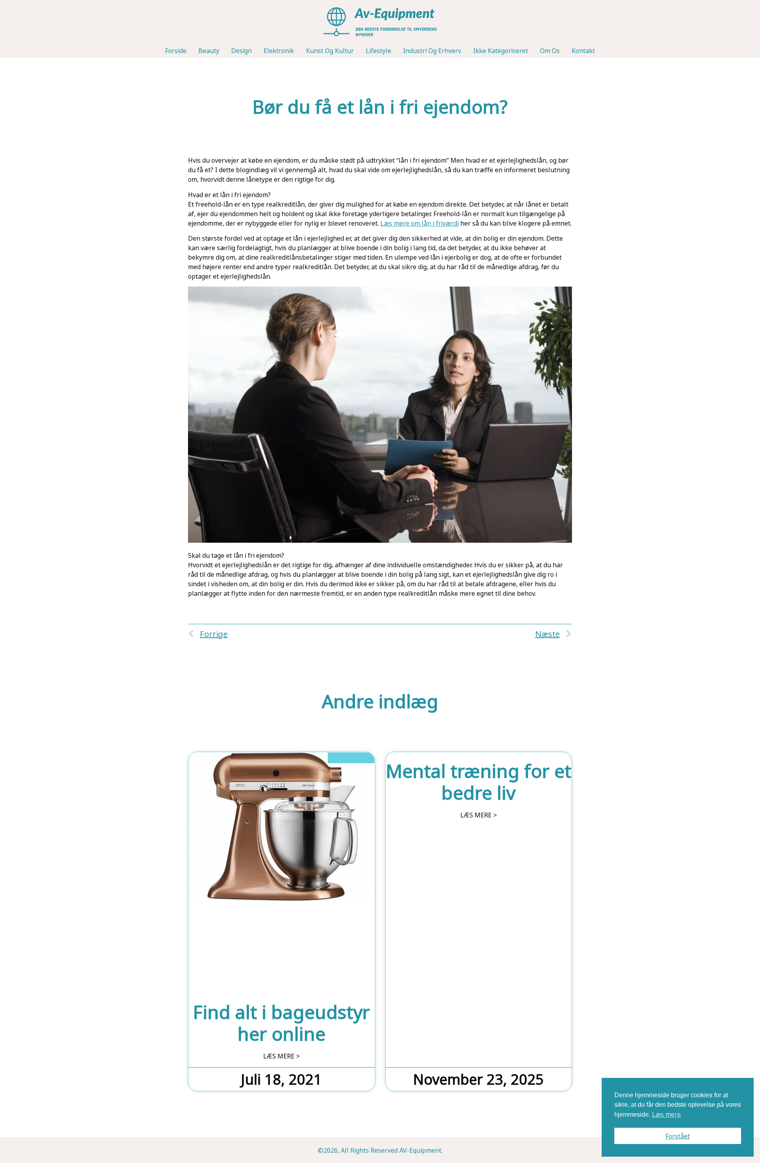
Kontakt (583, 50)
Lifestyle (378, 50)
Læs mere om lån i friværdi (419, 223)
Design (241, 50)
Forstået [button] (677, 1136)
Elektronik (279, 50)
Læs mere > (281, 1056)
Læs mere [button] (666, 1114)
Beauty (208, 50)
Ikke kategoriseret (500, 50)
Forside (175, 50)
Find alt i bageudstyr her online (281, 1023)
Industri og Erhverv (432, 50)
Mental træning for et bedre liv (478, 781)
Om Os (550, 50)
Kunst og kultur (330, 50)
